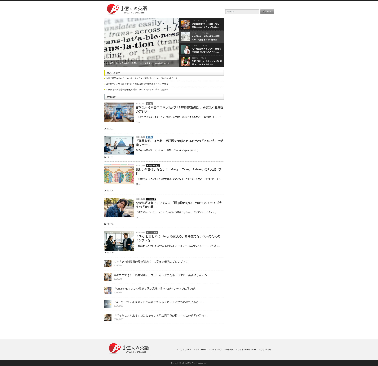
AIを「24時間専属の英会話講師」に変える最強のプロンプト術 (151, 261)
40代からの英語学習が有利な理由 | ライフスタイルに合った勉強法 (137, 89)
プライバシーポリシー (247, 350)
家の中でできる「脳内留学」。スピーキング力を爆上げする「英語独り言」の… (161, 275)
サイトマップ (216, 350)
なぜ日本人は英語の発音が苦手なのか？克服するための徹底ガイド (138, 63)
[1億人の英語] (126, 14)
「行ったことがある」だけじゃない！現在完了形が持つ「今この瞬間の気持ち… (161, 315)
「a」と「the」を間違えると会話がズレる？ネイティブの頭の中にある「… (159, 302)
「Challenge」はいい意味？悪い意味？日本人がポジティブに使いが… (155, 288)
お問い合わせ (265, 350)
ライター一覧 (201, 350)
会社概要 (229, 350)
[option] (141, 42)
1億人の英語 (187, 363)
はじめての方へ (185, 350)
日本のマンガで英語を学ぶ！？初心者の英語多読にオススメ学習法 (137, 84)
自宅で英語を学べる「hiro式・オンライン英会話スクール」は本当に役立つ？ (142, 78)
